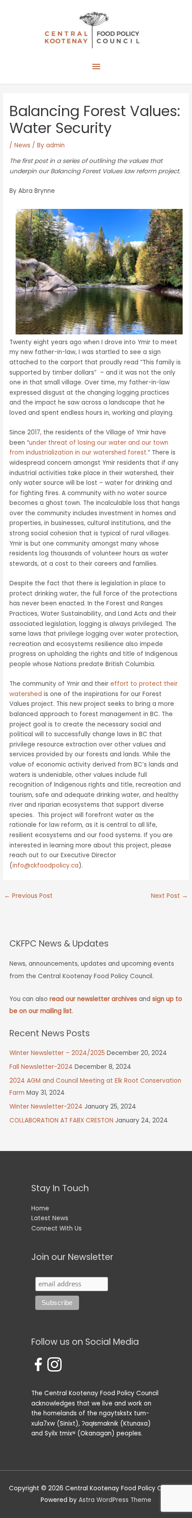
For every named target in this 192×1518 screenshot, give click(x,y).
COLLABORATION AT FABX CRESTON (61, 1120)
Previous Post (28, 896)
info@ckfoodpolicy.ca (46, 865)
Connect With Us (56, 1228)
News (22, 145)
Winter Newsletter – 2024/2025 (57, 1053)
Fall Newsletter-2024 (41, 1067)
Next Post (169, 896)
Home (40, 1208)
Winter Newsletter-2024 (46, 1106)
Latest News (49, 1218)
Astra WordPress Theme (115, 1500)
